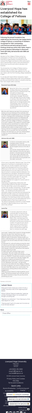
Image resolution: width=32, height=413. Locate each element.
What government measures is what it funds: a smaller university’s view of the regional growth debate (14, 289)
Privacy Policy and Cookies (16, 379)
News (2, 310)
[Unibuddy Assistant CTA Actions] (18, 397)
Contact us (23, 410)
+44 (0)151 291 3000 (16, 369)
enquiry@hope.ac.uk (15, 371)
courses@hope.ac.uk (16, 373)
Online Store (22, 407)
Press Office (6, 313)
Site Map (16, 381)
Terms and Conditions (15, 383)
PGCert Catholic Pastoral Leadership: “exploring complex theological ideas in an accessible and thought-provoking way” (14, 295)
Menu (29, 1)
